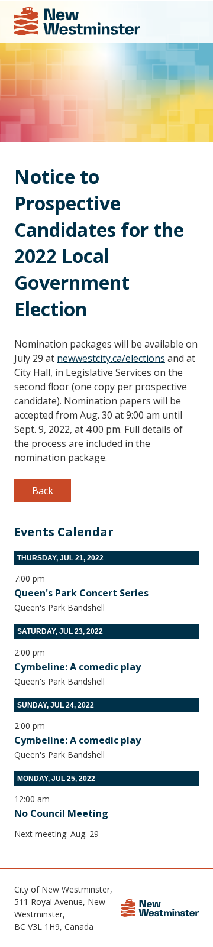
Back (42, 490)
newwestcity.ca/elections (111, 358)
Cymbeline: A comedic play (77, 666)
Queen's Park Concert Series (81, 592)
